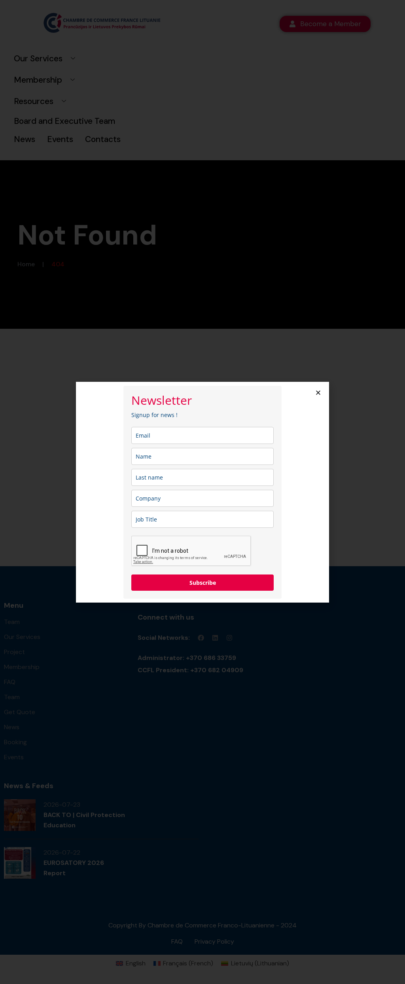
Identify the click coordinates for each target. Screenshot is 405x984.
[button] (318, 393)
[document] (202, 492)
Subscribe (202, 582)
